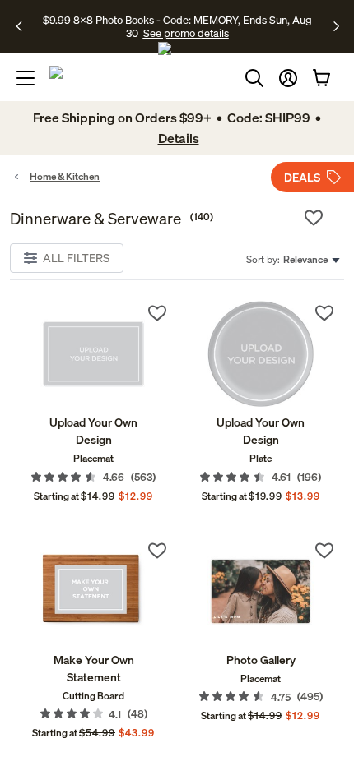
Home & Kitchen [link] (65, 176)
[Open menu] (25, 78)
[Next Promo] (336, 26)
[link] (93, 354)
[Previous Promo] (24, 26)
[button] (288, 78)
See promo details (186, 32)
